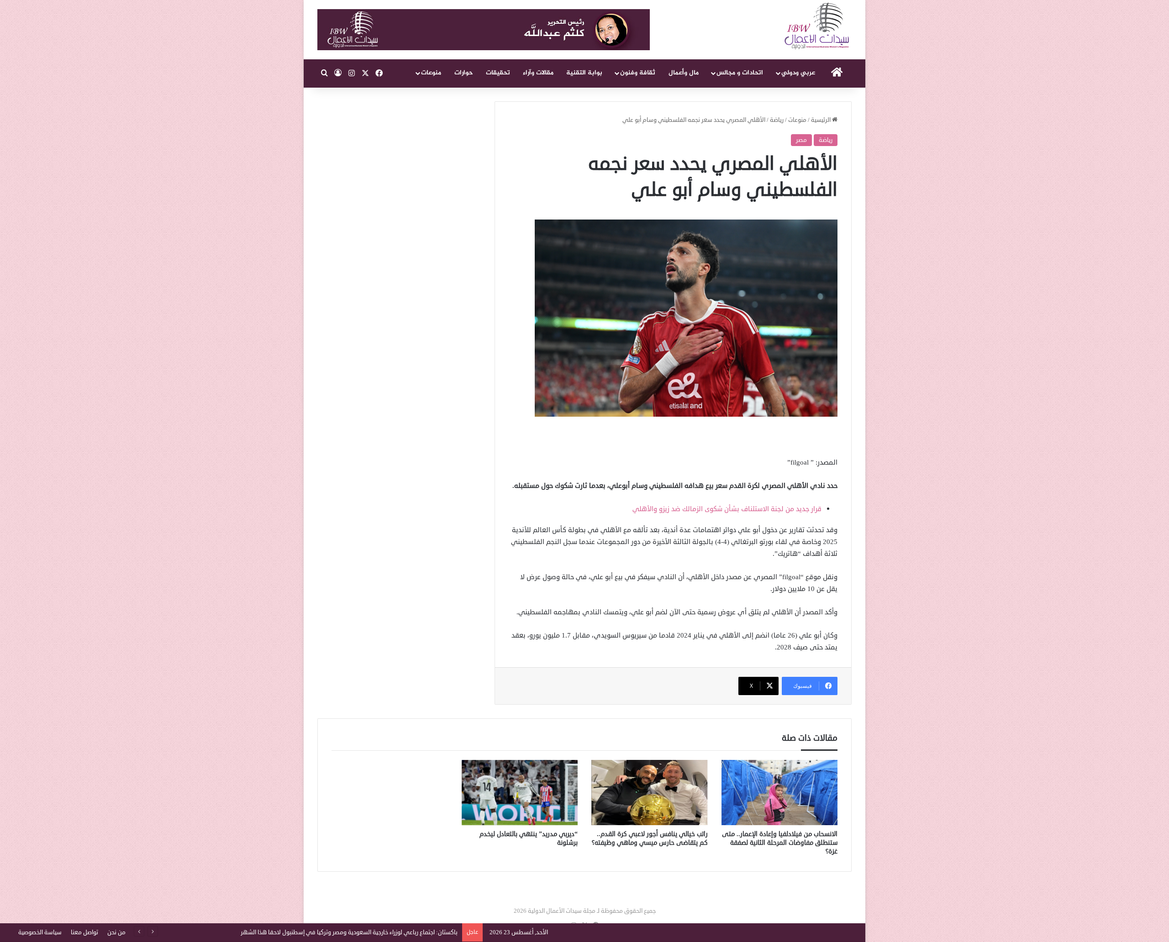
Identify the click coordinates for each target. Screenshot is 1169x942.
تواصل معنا (84, 932)
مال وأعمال (684, 73)
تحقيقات (498, 73)
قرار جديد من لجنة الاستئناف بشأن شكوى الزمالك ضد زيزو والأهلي (726, 509)
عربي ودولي (798, 73)
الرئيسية (821, 120)
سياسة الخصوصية (40, 932)
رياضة (777, 120)
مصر (801, 140)
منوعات (431, 73)
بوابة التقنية (584, 73)
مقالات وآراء (538, 73)
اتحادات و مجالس (739, 73)
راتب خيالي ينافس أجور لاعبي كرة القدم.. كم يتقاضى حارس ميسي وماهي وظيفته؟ (650, 838)
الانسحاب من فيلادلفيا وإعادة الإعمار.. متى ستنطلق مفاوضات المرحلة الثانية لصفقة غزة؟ (779, 843)
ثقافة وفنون (637, 73)
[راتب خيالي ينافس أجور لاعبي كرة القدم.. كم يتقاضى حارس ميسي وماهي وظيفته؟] (649, 793)
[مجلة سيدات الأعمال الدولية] (817, 26)
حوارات (463, 73)
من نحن (116, 932)
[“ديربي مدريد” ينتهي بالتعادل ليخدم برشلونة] (520, 793)
